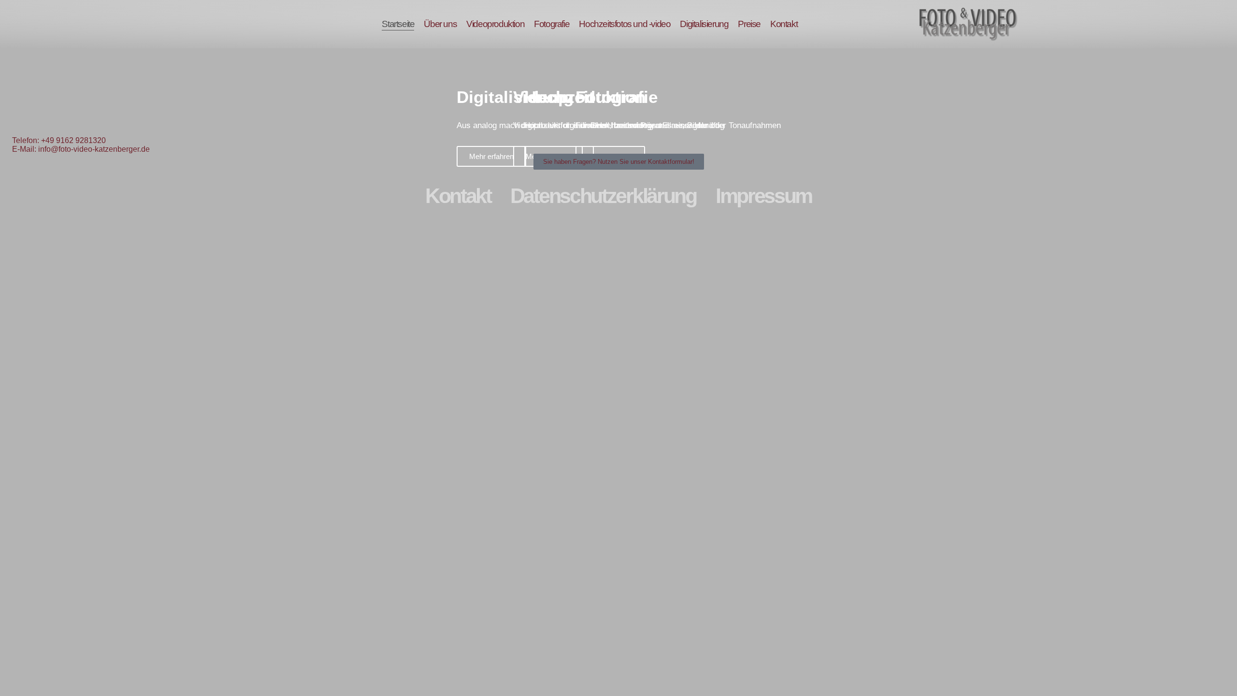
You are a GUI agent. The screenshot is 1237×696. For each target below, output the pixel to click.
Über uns (440, 24)
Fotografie (551, 24)
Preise (749, 24)
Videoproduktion (495, 24)
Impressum (764, 196)
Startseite (398, 24)
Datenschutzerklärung (603, 196)
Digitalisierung (704, 24)
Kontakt (783, 24)
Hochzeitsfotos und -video (624, 24)
